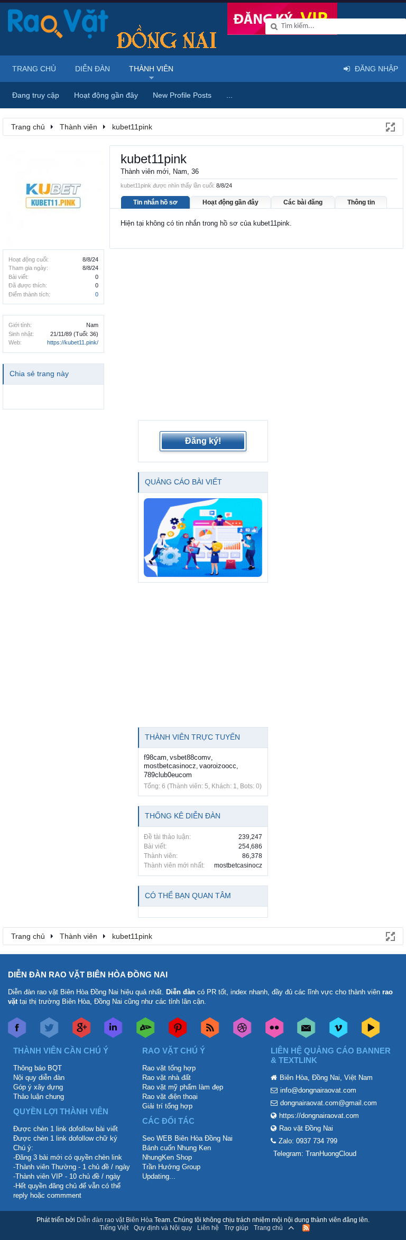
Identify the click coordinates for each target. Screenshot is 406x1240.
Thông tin (361, 202)
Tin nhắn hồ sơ (155, 202)
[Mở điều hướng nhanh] (389, 126)
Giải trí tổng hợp (167, 1106)
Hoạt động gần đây (230, 202)
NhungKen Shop (167, 1157)
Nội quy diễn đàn (38, 1077)
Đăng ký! (203, 440)
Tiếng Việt (113, 1228)
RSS (306, 1228)
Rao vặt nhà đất (166, 1077)
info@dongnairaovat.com (318, 1090)
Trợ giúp (236, 1228)
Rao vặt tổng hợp (169, 1068)
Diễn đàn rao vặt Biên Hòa (115, 1220)
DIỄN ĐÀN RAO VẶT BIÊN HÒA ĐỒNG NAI (88, 974)
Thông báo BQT (37, 1068)
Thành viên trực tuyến (192, 737)
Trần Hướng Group (171, 1167)
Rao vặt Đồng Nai (306, 1128)
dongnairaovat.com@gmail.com (328, 1103)
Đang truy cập (35, 95)
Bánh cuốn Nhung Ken (176, 1148)
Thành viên (151, 68)
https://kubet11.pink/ (72, 342)
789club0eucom (168, 775)
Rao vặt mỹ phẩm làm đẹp (182, 1087)
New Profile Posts (182, 95)
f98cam (155, 757)
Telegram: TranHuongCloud (314, 1154)
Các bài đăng (302, 202)
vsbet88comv (190, 757)
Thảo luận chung (38, 1097)
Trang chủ (34, 68)
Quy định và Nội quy (163, 1228)
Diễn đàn (92, 68)
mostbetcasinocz (170, 766)
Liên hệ (208, 1228)
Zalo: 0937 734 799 (308, 1141)
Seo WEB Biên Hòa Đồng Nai (187, 1138)
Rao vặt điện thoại (170, 1097)
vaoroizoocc (217, 766)
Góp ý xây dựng (38, 1087)
